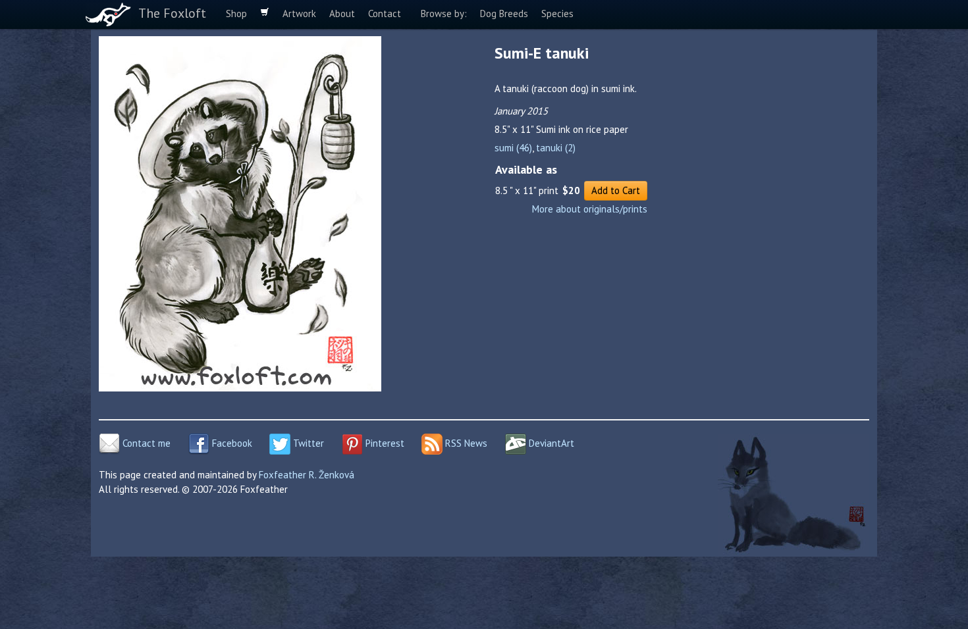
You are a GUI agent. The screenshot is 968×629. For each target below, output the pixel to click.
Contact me (145, 443)
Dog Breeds (504, 13)
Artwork (299, 13)
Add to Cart (615, 190)
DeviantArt (550, 443)
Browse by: (444, 13)
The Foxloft (172, 13)
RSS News (465, 443)
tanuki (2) (556, 147)
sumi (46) (513, 147)
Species (557, 13)
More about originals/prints (589, 209)
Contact (384, 13)
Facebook (230, 443)
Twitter (307, 443)
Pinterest (383, 443)
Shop (236, 13)
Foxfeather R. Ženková (306, 474)
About (342, 13)
